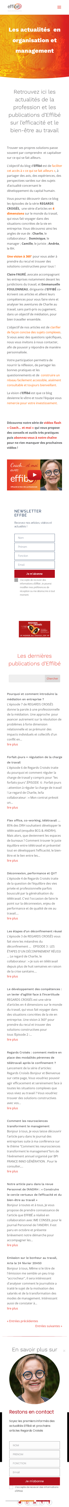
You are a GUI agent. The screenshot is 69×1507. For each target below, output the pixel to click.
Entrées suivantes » (48, 1326)
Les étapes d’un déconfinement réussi (34, 931)
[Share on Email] (20, 1502)
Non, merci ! (34, 1505)
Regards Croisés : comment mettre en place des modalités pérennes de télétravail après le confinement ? (34, 1058)
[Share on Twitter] (42, 1502)
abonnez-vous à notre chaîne (35, 438)
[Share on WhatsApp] (27, 1502)
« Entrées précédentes (22, 1321)
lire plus (12, 744)
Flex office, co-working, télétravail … (33, 820)
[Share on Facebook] (49, 1502)
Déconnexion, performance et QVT (32, 873)
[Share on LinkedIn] (34, 1502)
